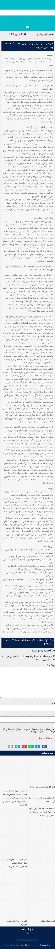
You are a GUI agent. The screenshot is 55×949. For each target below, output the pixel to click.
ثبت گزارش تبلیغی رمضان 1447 (42, 787)
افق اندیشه (27, 929)
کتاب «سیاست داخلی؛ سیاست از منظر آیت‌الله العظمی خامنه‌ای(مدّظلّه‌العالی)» (14, 863)
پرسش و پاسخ (44, 34)
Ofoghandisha (9, 945)
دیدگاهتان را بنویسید (43, 651)
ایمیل (51, 715)
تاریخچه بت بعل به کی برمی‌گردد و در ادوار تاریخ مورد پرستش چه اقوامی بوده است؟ (42, 812)
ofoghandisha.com (27, 940)
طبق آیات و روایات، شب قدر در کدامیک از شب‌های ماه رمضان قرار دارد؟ (15, 801)
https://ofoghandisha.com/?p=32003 (30, 642)
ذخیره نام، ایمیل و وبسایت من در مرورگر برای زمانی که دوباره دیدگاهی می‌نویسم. (29, 730)
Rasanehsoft (34, 945)
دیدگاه (51, 665)
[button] (27, 27)
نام (53, 703)
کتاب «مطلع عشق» (48, 921)
